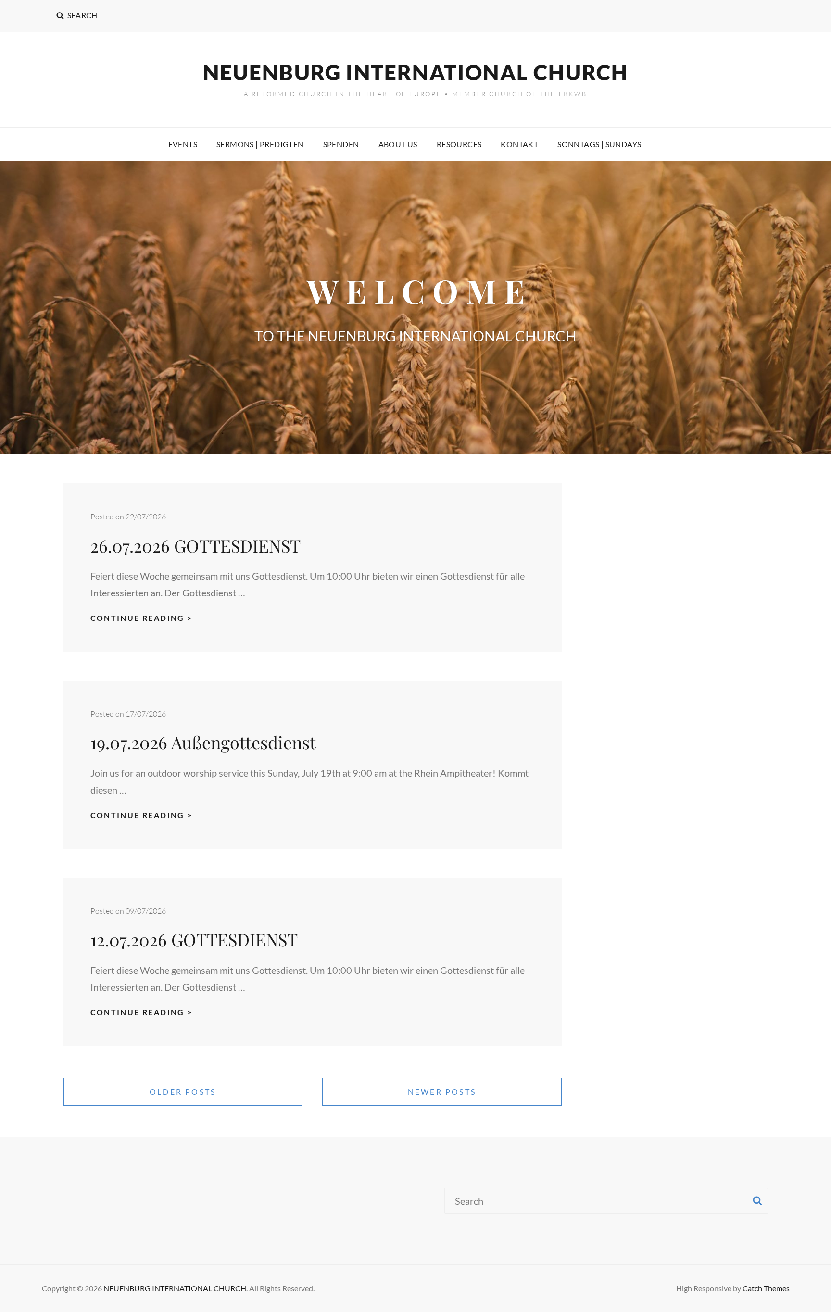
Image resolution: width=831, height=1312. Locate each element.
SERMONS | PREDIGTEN (260, 144)
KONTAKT (519, 144)
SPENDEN (341, 144)
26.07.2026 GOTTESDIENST (197, 545)
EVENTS (182, 144)
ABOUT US (397, 144)
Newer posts (442, 1091)
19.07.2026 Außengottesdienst (203, 742)
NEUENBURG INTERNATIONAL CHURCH (416, 72)
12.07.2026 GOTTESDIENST (196, 939)
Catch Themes (766, 1288)
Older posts (183, 1091)
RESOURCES (459, 144)
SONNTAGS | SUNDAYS (599, 144)
